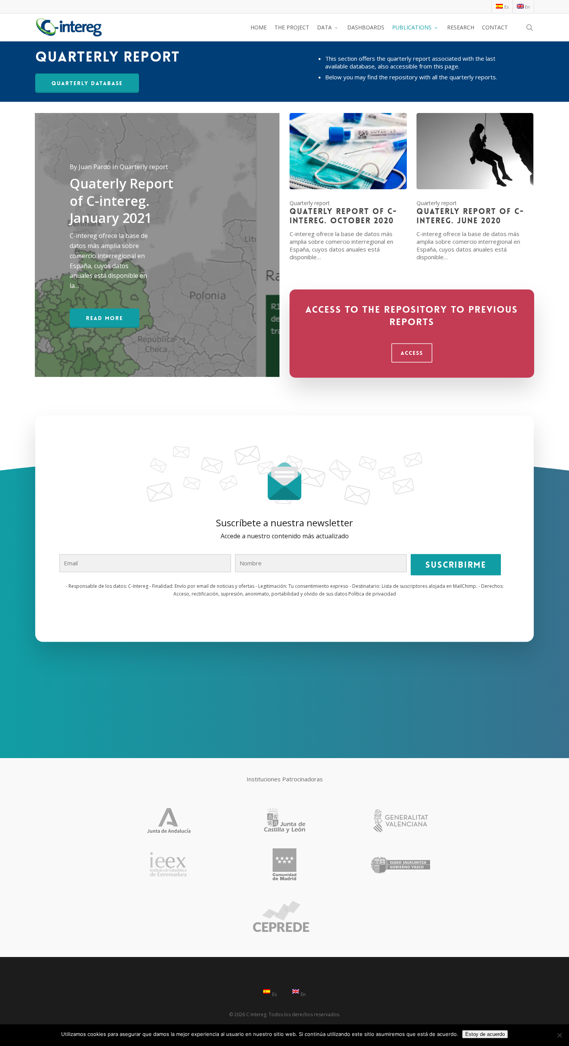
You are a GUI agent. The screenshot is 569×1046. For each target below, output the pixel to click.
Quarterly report (310, 203)
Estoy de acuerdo (485, 1034)
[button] (87, 83)
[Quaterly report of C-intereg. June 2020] (475, 187)
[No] (559, 1035)
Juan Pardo (95, 167)
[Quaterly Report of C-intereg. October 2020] (348, 187)
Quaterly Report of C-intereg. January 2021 (121, 200)
